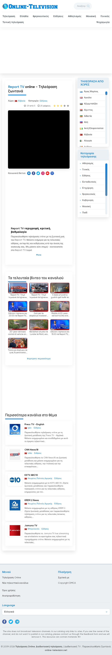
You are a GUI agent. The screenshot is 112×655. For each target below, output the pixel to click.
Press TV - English (34, 424)
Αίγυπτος (88, 110)
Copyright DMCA (67, 583)
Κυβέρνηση (87, 200)
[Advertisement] (56, 51)
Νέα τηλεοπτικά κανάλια (15, 583)
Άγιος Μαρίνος (91, 91)
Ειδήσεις (58, 16)
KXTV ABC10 (31, 475)
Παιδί (84, 213)
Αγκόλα (87, 98)
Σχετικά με (63, 578)
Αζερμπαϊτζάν (91, 104)
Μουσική (91, 16)
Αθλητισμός (75, 16)
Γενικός (105, 16)
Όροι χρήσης (8, 590)
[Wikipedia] (52, 173)
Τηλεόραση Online (11, 578)
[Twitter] (38, 173)
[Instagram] (43, 173)
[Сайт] (29, 173)
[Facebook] (33, 173)
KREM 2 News (31, 500)
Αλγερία (88, 141)
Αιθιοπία (88, 116)
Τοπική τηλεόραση (13, 22)
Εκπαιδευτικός (89, 182)
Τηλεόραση (8, 16)
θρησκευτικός (41, 16)
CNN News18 (31, 450)
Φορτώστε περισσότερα (38, 359)
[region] (93, 118)
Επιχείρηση (87, 188)
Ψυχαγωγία (103, 22)
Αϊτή (86, 122)
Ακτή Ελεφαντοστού (93, 128)
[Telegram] (17, 621)
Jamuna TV (30, 526)
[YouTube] (47, 173)
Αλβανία (88, 135)
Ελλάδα (24, 16)
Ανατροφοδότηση (11, 596)
